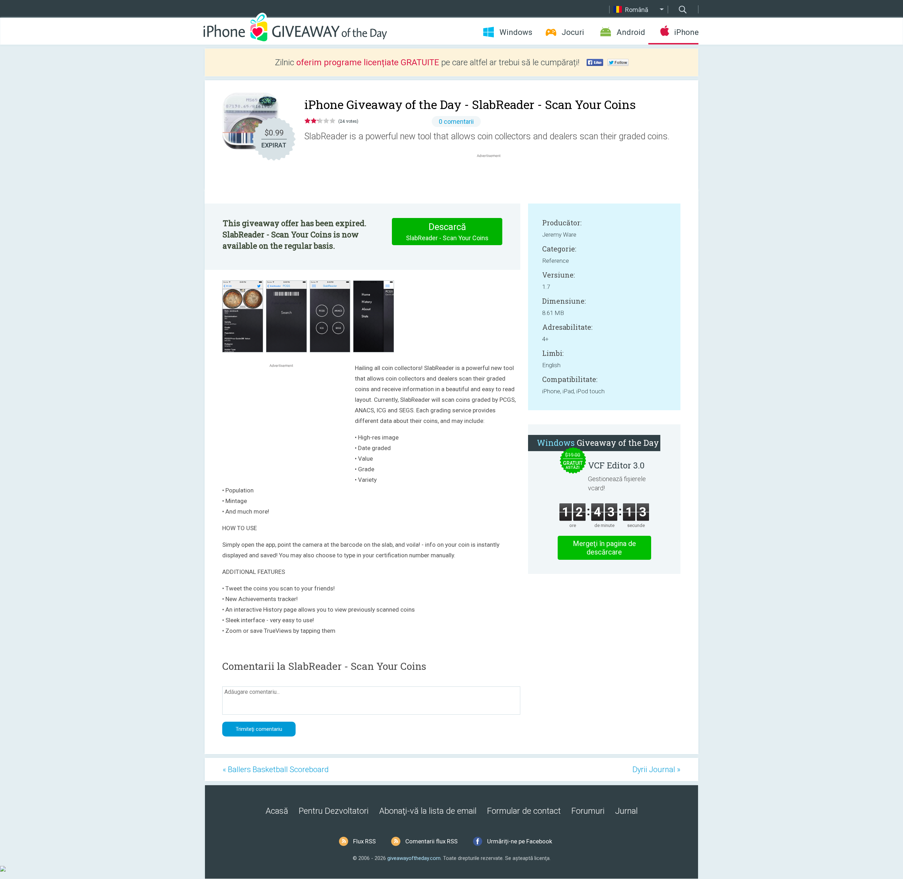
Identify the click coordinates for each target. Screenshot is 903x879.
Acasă (277, 811)
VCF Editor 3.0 (616, 465)
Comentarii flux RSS (431, 841)
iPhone (686, 32)
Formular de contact (524, 811)
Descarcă (447, 232)
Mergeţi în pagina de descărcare (604, 547)
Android (631, 32)
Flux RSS (364, 841)
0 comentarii (456, 121)
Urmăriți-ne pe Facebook (519, 841)
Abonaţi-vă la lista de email (428, 811)
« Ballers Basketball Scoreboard (276, 769)
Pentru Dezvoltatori (334, 811)
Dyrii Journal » (656, 769)
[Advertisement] (492, 176)
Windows (515, 32)
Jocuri (573, 32)
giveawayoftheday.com (414, 858)
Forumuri (588, 811)
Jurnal (626, 811)
